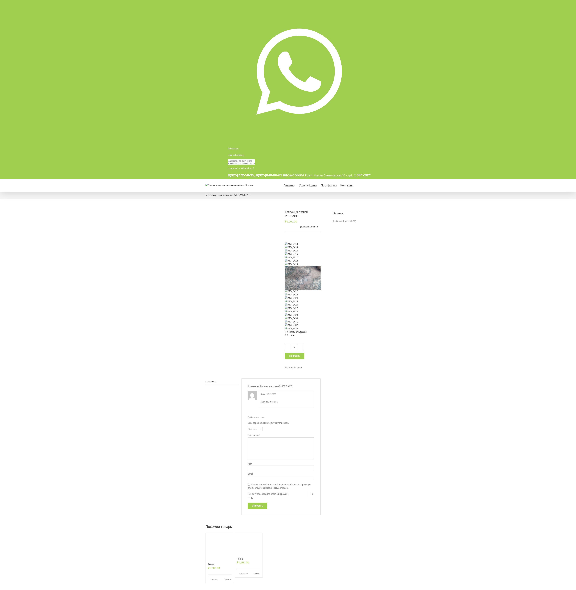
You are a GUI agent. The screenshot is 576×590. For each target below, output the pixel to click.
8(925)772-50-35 (241, 175)
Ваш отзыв (254, 435)
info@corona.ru (296, 175)
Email (250, 473)
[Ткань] (219, 546)
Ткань (211, 564)
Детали (228, 579)
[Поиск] (365, 185)
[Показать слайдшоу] (296, 331)
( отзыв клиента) (309, 226)
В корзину (294, 356)
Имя (250, 464)
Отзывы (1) (211, 381)
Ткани (299, 367)
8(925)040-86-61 (269, 175)
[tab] (222, 381)
